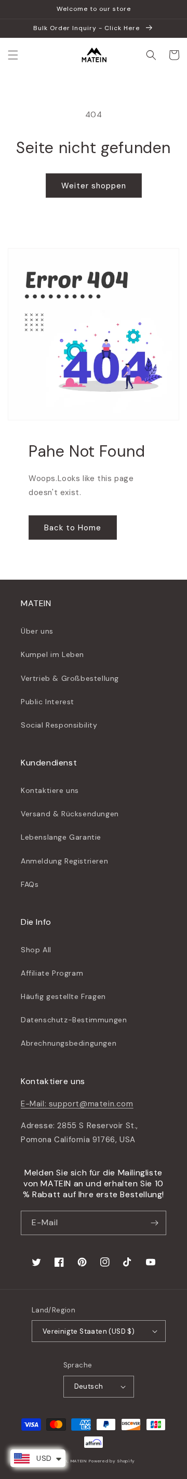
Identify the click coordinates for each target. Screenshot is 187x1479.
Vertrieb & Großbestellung (70, 678)
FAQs (29, 884)
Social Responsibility (59, 725)
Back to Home (72, 528)
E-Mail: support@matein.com (77, 1104)
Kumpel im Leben (52, 654)
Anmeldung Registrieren (64, 861)
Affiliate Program (52, 973)
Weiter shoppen (93, 186)
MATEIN (79, 1461)
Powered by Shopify (112, 1461)
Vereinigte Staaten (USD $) (89, 1331)
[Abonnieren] (154, 1223)
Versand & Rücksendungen (70, 813)
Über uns (37, 631)
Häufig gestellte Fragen (63, 996)
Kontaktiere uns (50, 790)
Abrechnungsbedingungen (68, 1043)
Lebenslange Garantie (61, 837)
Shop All (36, 949)
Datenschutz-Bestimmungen (74, 1019)
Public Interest (47, 701)
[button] (13, 55)
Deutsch (88, 1386)
